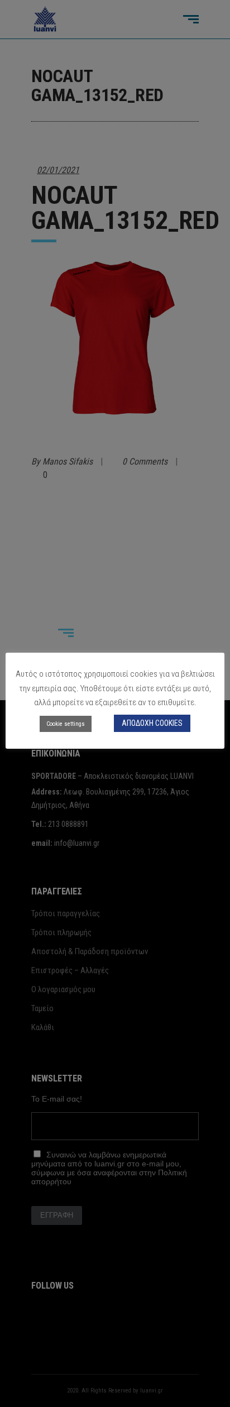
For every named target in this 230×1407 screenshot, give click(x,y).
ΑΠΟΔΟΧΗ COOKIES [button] (152, 723)
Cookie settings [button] (65, 724)
